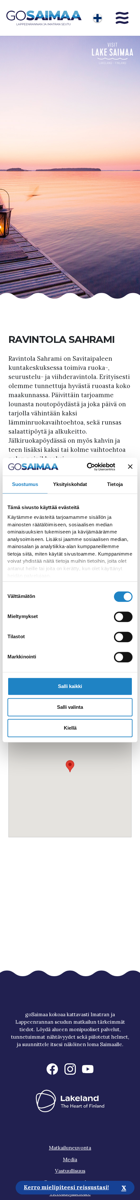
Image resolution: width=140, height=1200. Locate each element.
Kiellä (70, 728)
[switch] (123, 617)
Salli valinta (70, 707)
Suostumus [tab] (25, 484)
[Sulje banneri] (130, 467)
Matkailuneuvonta (70, 1148)
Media (70, 1159)
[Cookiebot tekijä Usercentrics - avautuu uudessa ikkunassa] (87, 467)
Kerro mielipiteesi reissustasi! (66, 1187)
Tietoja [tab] (115, 484)
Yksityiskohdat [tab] (70, 484)
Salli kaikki (70, 686)
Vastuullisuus (70, 1171)
